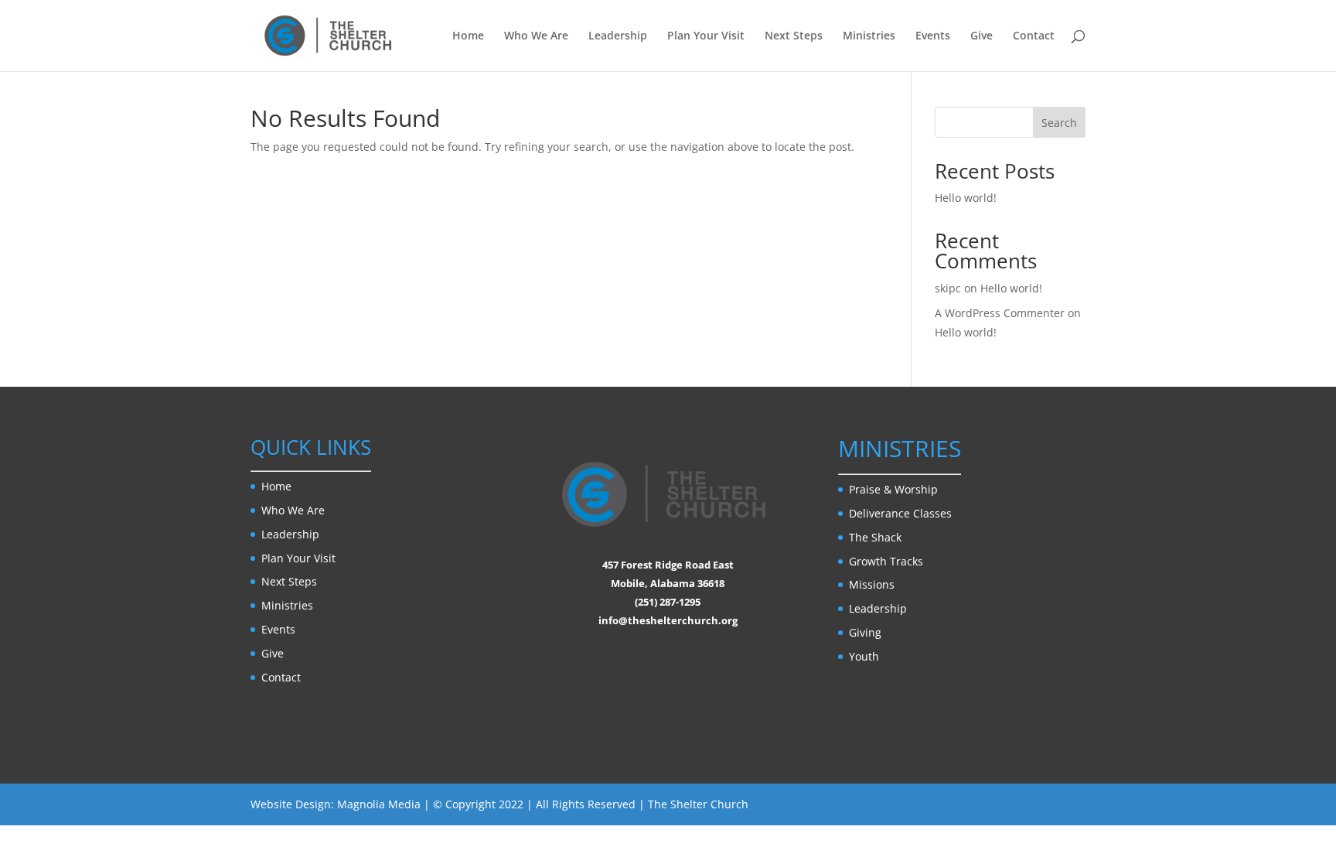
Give (981, 36)
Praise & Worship (893, 489)
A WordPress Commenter (1000, 313)
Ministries (869, 36)
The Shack (875, 537)
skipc (948, 288)
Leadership (617, 36)
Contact (1034, 36)
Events (932, 36)
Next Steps (794, 36)
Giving (865, 632)
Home (468, 36)
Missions (872, 584)
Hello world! (966, 197)
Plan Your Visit (706, 36)
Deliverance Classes (900, 513)
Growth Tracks (886, 561)
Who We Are (536, 36)
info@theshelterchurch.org (668, 620)
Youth (864, 656)
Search (1059, 122)
